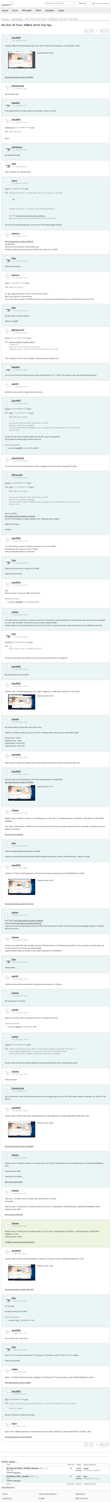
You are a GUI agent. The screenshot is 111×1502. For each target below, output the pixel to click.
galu (14, 843)
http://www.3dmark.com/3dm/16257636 (27, 923)
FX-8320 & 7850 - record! (17, 1476)
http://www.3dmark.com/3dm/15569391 (19, 77)
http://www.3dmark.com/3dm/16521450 (19, 1289)
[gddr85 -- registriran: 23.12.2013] (8, 385)
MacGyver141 (18, 330)
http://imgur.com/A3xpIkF (14, 1214)
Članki (38, 10)
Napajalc (16, 103)
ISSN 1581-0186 (81, 1498)
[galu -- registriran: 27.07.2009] (8, 844)
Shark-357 (9, 1470)
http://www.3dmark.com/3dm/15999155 (19, 241)
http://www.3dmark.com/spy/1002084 (18, 1437)
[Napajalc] (8, 104)
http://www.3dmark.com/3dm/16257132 (19, 904)
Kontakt (41, 1498)
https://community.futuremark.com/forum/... (31, 216)
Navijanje (17, 1472)
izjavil (32, 127)
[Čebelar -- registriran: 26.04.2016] (8, 720)
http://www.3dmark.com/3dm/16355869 (19, 1146)
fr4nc (8, 1478)
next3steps (17, 147)
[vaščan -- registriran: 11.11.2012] (8, 613)
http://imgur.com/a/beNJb (14, 834)
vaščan (15, 612)
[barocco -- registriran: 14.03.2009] (8, 235)
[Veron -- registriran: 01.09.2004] (8, 182)
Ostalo (61, 10)
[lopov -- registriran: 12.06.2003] (8, 1425)
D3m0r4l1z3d (18, 86)
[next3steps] (8, 148)
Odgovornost (80, 1494)
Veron (14, 180)
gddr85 (15, 384)
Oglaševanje (7, 1498)
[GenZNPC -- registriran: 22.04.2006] (8, 39)
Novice (5, 10)
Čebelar (15, 719)
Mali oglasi (26, 10)
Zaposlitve (49, 10)
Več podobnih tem (8, 1487)
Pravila (4, 1494)
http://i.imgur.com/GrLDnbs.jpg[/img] (21, 1242)
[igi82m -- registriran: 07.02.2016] (8, 1370)
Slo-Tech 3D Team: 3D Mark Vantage (22, 1468)
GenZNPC (16, 37)
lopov (14, 1423)
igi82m (15, 1369)
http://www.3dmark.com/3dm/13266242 (29, 920)
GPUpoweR (17, 475)
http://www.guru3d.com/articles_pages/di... (20, 516)
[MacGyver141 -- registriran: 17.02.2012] (8, 331)
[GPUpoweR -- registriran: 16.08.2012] (8, 476)
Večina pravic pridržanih (48, 1494)
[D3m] (8, 165)
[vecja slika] (21, 59)
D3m (14, 164)
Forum (15, 10)
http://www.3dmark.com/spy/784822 (18, 1382)
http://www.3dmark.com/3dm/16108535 (19, 782)
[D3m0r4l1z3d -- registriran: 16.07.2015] (8, 87)
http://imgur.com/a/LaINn (14, 1182)
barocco (15, 233)
